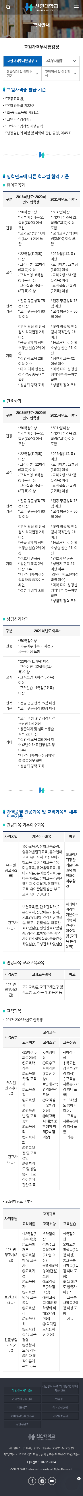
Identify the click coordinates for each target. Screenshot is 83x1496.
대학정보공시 (60, 1416)
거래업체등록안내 (22, 1399)
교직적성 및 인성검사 (57, 73)
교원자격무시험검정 (20, 61)
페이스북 (32, 1481)
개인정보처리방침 (22, 1390)
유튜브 (52, 1481)
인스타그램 (42, 1481)
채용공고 (22, 1407)
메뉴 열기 (76, 7)
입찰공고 (60, 1399)
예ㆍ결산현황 (60, 1407)
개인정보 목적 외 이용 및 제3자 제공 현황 (60, 1388)
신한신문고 (22, 1424)
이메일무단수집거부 (22, 1416)
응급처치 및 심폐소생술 (19, 73)
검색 (8, 7)
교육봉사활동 (54, 61)
